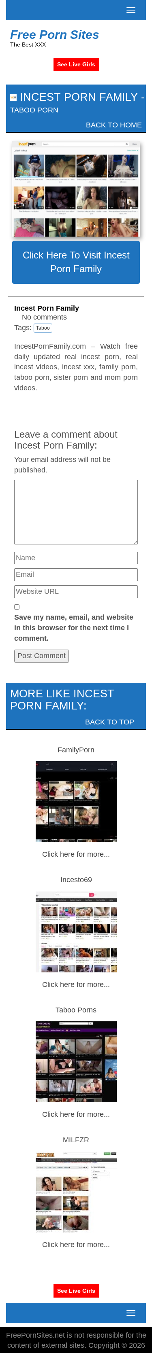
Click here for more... (76, 854)
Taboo (43, 328)
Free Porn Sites (54, 34)
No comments (44, 317)
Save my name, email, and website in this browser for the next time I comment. (73, 627)
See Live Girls (76, 64)
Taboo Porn (34, 110)
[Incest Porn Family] (76, 189)
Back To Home (113, 125)
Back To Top (110, 722)
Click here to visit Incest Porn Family (76, 262)
